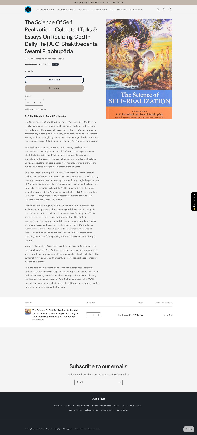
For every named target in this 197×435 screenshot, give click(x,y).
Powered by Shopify (53, 429)
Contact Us (69, 405)
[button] (158, 9)
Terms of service (94, 429)
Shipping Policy (108, 410)
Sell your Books (91, 410)
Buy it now (54, 88)
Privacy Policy (83, 405)
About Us (58, 405)
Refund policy (80, 429)
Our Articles (122, 410)
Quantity (28, 96)
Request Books (75, 410)
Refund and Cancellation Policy (105, 405)
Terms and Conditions (131, 405)
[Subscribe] (119, 382)
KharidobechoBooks (38, 429)
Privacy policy (68, 429)
